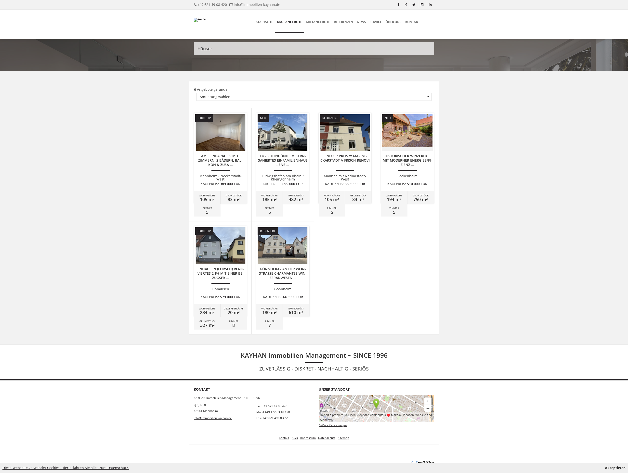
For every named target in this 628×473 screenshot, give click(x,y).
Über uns (393, 22)
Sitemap (343, 438)
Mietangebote (318, 22)
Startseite (264, 22)
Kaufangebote (289, 22)
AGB (295, 438)
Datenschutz (326, 438)
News (361, 22)
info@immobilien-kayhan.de (257, 4)
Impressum (308, 438)
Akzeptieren (615, 467)
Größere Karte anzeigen (333, 425)
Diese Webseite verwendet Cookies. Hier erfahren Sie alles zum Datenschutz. (65, 467)
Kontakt (412, 22)
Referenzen (343, 22)
